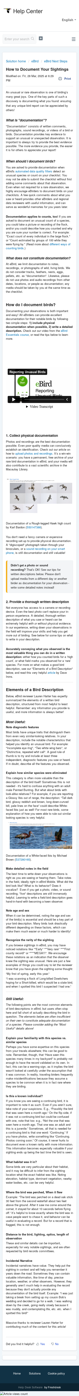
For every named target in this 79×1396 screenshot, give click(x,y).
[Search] (32, 39)
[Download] (31, 718)
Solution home (16, 61)
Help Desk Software (30, 1387)
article (51, 672)
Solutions (35, 1373)
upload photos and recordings (33, 453)
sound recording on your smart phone (35, 551)
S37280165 (23, 859)
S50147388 (34, 527)
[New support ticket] (41, 38)
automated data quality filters (33, 171)
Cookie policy (56, 1373)
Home (17, 1373)
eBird (35, 61)
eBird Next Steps (55, 61)
